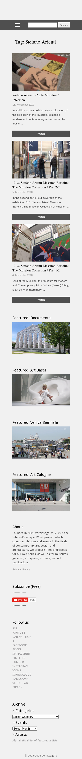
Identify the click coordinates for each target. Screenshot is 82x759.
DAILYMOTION (22, 637)
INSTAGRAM (20, 666)
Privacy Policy (21, 569)
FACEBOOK (19, 645)
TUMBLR (18, 662)
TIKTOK (17, 687)
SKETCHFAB (20, 683)
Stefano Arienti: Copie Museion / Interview (35, 97)
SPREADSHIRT (21, 653)
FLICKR (17, 649)
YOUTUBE (18, 632)
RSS (14, 628)
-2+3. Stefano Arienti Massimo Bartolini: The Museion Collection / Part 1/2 (41, 267)
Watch (41, 133)
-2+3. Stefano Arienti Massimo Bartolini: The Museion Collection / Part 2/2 (41, 184)
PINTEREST (19, 658)
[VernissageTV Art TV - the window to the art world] (31, 10)
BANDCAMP (20, 679)
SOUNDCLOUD (21, 674)
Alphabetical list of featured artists (35, 740)
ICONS (16, 670)
